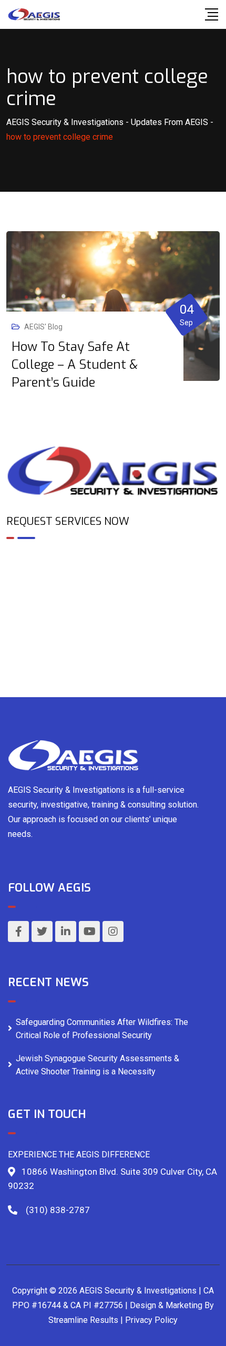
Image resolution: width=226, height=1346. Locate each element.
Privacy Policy (151, 1320)
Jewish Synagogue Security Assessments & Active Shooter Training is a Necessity (97, 1065)
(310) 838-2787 (58, 1210)
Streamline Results (83, 1320)
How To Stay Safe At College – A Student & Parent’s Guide (75, 364)
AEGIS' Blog (43, 327)
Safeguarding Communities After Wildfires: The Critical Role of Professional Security (102, 1029)
